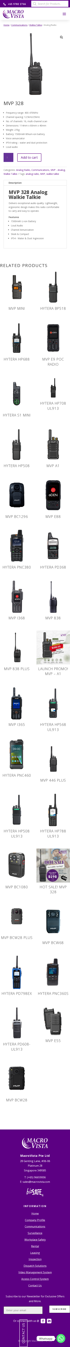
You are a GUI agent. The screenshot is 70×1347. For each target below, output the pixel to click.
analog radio (32, 173)
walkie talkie (52, 173)
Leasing (35, 1253)
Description (15, 182)
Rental (35, 1246)
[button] (61, 37)
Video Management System (35, 1272)
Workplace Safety (35, 1239)
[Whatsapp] (60, 1338)
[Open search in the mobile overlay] (50, 3)
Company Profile (35, 1220)
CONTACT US (23, 1333)
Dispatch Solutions (35, 1266)
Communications (19, 25)
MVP (42, 173)
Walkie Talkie (35, 25)
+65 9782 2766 (17, 4)
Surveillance (35, 1233)
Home (6, 25)
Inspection (35, 1259)
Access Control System (35, 1279)
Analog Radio (23, 169)
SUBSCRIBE (60, 1309)
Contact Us (35, 1285)
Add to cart (29, 157)
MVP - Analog (58, 169)
